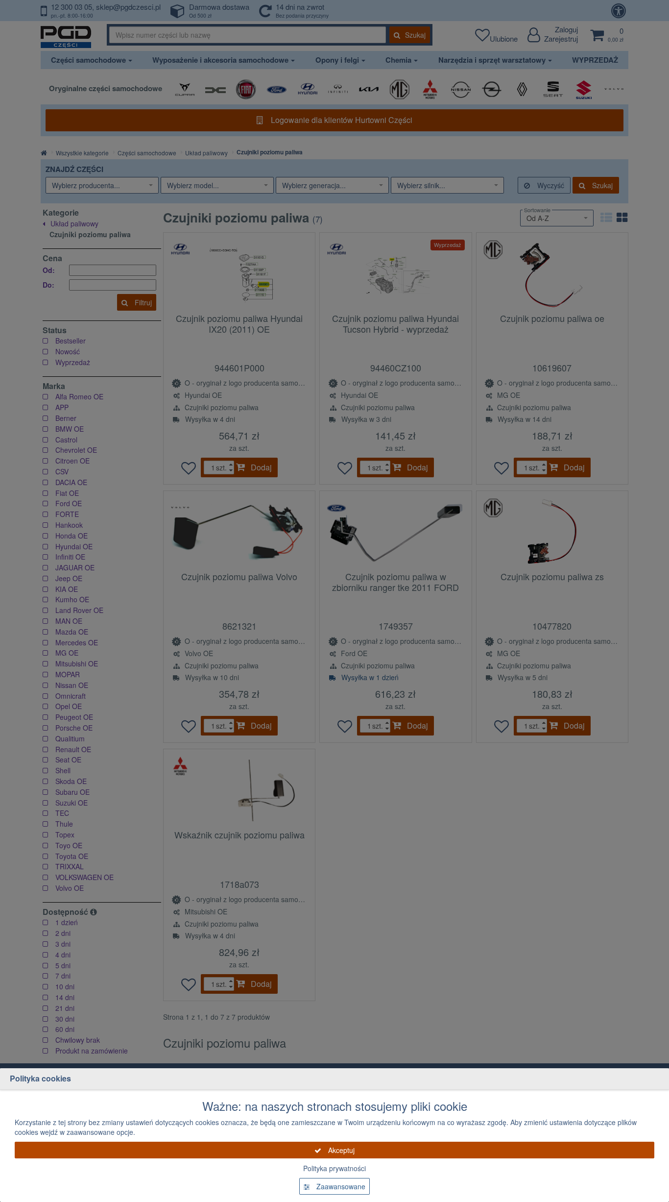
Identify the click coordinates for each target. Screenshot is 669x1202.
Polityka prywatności (334, 1168)
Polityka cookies (40, 1078)
